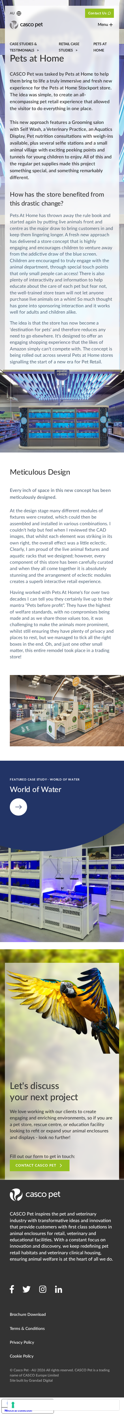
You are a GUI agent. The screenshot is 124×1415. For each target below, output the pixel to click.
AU (12, 13)
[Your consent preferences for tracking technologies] (63, 1404)
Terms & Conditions (27, 1329)
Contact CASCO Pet (36, 1165)
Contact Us (97, 13)
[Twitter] (26, 1289)
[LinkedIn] (58, 1289)
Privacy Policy (22, 1343)
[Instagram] (42, 1289)
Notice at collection (18, 1410)
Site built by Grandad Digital (31, 1380)
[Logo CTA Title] (26, 25)
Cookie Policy (21, 1356)
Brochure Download (28, 1315)
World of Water (16, 764)
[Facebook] (12, 1289)
